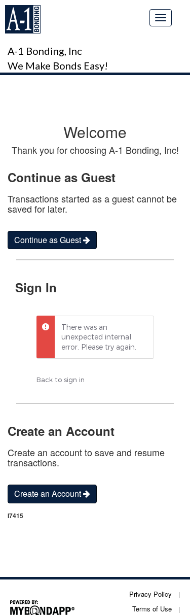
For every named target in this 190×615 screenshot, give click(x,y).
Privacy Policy (150, 594)
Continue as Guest (48, 240)
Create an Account (48, 493)
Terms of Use (152, 608)
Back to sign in (60, 379)
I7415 (15, 515)
